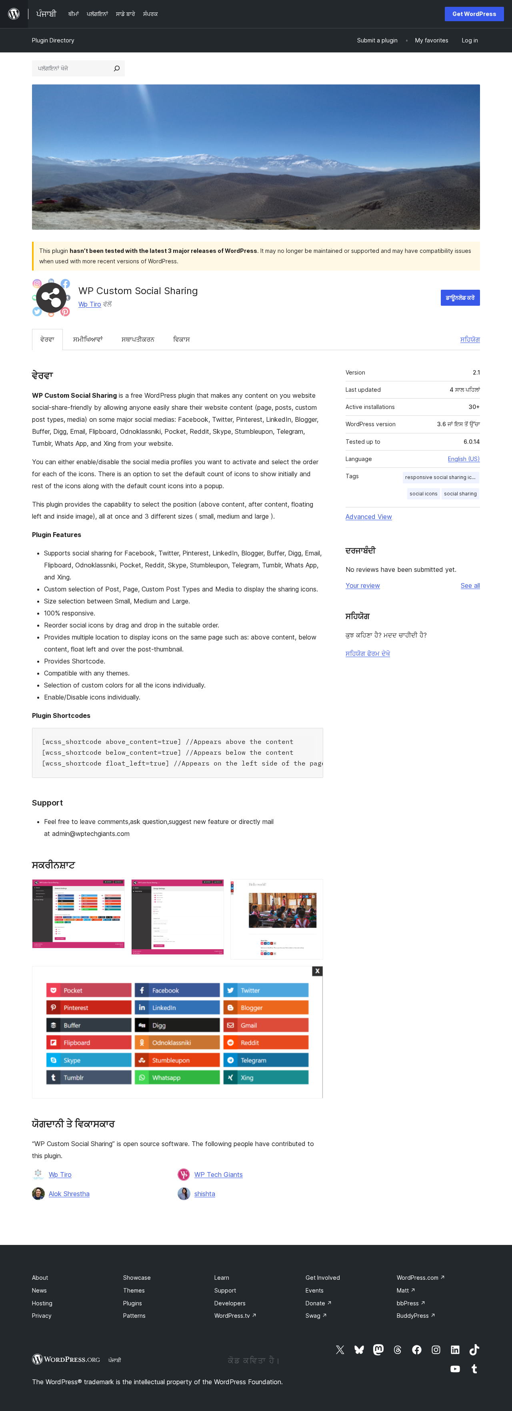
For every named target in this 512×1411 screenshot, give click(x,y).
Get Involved (323, 1277)
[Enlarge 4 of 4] (312, 977)
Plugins (132, 1303)
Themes (134, 1290)
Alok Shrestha (69, 1194)
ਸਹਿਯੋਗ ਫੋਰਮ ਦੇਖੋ (368, 653)
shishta (204, 1194)
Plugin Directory (53, 40)
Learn (221, 1277)
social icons (424, 494)
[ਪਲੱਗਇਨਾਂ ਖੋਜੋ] (117, 68)
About (40, 1277)
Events (315, 1290)
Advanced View (369, 517)
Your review (363, 585)
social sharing (460, 494)
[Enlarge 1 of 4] (114, 890)
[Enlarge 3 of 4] (312, 890)
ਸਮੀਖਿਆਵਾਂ (88, 339)
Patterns (134, 1315)
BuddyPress (416, 1315)
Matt (406, 1290)
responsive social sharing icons (442, 477)
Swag (316, 1315)
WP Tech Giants (218, 1174)
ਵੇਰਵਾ (47, 339)
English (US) (464, 458)
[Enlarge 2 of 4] (213, 890)
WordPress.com (421, 1277)
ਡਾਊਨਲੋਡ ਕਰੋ (460, 297)
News (39, 1290)
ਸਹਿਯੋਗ (470, 339)
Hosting (42, 1303)
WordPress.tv (235, 1315)
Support (225, 1290)
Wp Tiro (89, 304)
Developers (230, 1303)
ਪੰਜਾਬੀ (114, 1360)
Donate (319, 1303)
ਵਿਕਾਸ (181, 339)
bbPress (411, 1303)
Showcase (137, 1277)
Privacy (42, 1315)
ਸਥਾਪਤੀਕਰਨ (138, 339)
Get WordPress (474, 13)
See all (470, 585)
